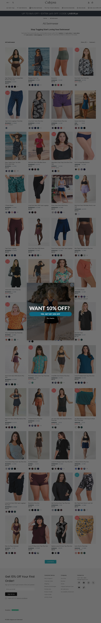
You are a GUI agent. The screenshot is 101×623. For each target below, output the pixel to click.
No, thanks (50, 318)
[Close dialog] (72, 284)
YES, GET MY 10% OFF (50, 314)
